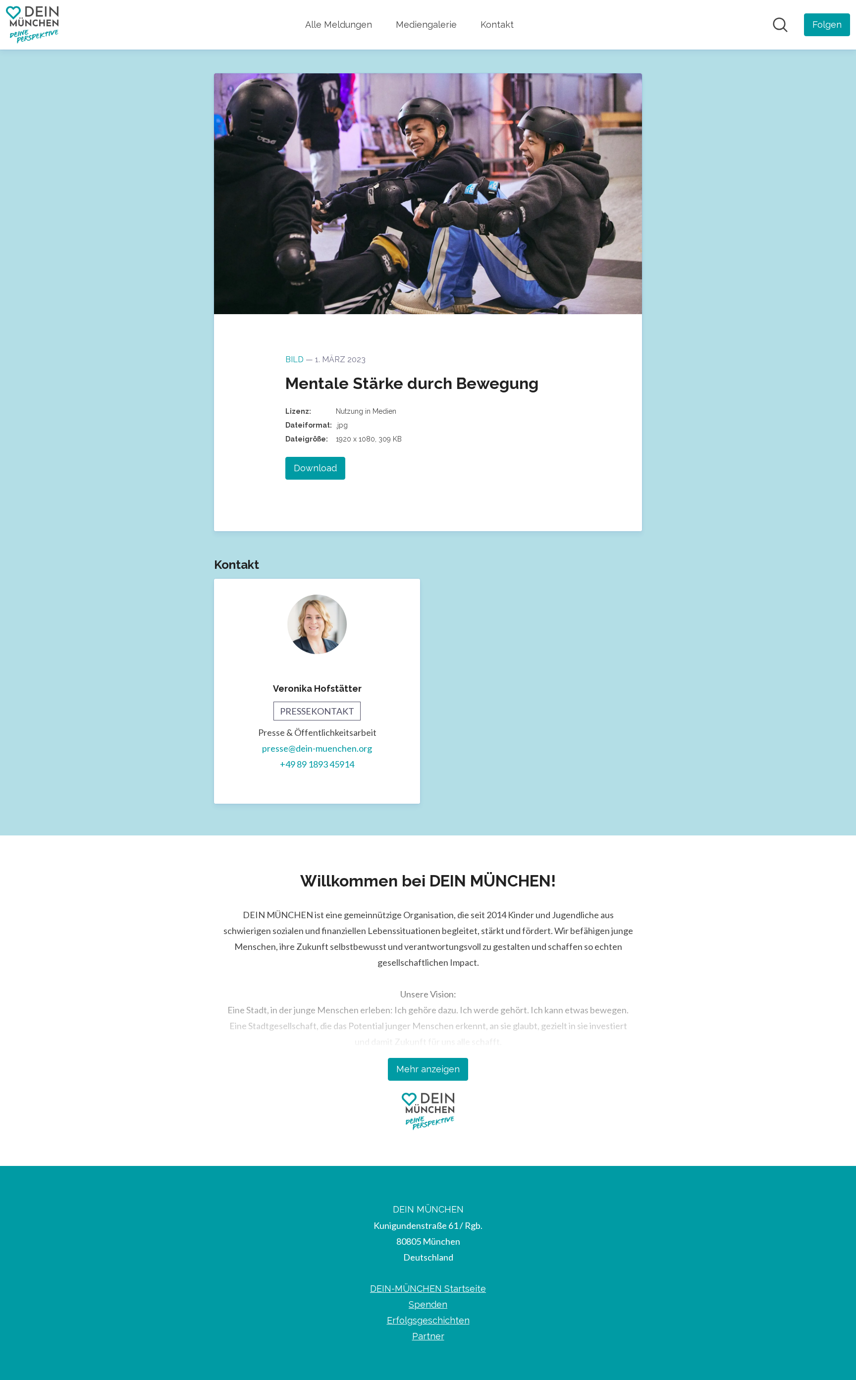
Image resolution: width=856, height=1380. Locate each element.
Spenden (428, 1304)
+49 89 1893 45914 (317, 764)
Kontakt (497, 24)
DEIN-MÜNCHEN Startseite (428, 1288)
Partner (428, 1336)
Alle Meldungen (338, 24)
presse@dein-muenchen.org (317, 748)
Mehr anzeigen (428, 1069)
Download (315, 468)
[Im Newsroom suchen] (780, 25)
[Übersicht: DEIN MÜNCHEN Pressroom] (32, 25)
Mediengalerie (426, 24)
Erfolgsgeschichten (428, 1320)
